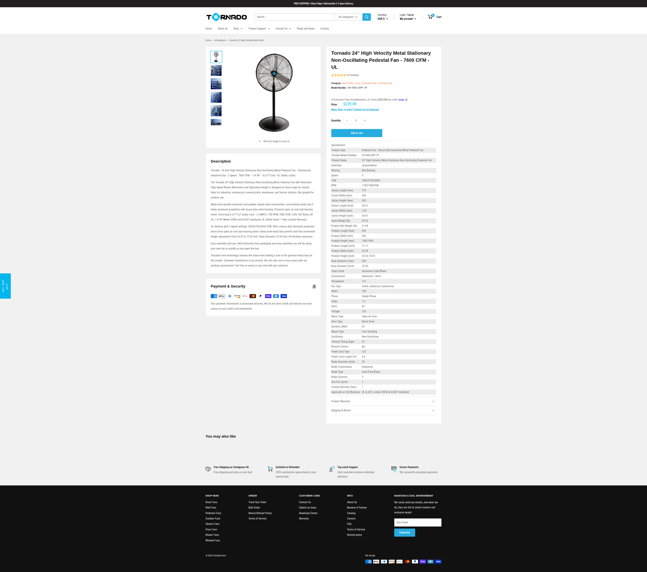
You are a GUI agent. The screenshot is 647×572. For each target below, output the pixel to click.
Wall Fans (211, 507)
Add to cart (357, 133)
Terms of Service (258, 518)
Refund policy (354, 534)
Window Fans (213, 540)
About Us (223, 28)
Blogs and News (305, 28)
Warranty (304, 518)
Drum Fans (211, 502)
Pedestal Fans (369, 83)
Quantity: (336, 120)
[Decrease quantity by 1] (346, 120)
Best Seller (347, 83)
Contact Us (281, 28)
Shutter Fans (212, 524)
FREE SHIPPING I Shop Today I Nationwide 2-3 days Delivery (323, 3)
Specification (338, 145)
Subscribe (404, 532)
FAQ (349, 524)
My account (406, 18)
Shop (236, 28)
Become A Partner (357, 507)
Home (209, 28)
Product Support (257, 28)
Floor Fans (211, 529)
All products (220, 40)
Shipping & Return (341, 410)
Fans (357, 83)
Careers (351, 518)
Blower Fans (212, 534)
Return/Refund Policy (260, 513)
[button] (5, 286)
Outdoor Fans (213, 518)
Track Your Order (257, 502)
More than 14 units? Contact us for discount (355, 109)
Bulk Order (254, 507)
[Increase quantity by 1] (364, 120)
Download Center (308, 513)
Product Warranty (340, 401)
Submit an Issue (307, 507)
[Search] (366, 17)
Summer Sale (385, 83)
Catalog (324, 28)
